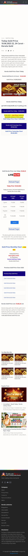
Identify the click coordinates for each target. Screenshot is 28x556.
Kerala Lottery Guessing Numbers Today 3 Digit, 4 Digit (14, 429)
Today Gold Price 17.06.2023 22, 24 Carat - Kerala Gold (7, 363)
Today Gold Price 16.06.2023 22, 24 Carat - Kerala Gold (20, 377)
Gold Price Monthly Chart (12, 247)
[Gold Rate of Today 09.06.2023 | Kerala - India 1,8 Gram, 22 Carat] (14, 89)
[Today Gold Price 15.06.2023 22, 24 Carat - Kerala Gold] (7, 371)
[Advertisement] (14, 20)
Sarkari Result (15, 551)
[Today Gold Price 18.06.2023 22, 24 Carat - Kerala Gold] (21, 357)
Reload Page (14, 182)
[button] (23, 2)
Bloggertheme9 (14, 553)
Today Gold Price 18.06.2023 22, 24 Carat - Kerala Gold (20, 363)
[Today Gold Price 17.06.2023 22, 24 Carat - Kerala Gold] (7, 357)
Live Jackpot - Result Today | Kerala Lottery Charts (12, 404)
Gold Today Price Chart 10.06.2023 (14, 119)
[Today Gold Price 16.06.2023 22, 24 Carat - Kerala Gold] (21, 371)
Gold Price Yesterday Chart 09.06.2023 (14, 132)
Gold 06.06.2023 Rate (9, 297)
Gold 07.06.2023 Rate (9, 293)
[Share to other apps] (13, 50)
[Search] (26, 2)
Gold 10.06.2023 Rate (9, 278)
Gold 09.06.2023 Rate (9, 283)
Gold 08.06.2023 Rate (9, 288)
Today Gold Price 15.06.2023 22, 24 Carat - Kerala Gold (7, 377)
